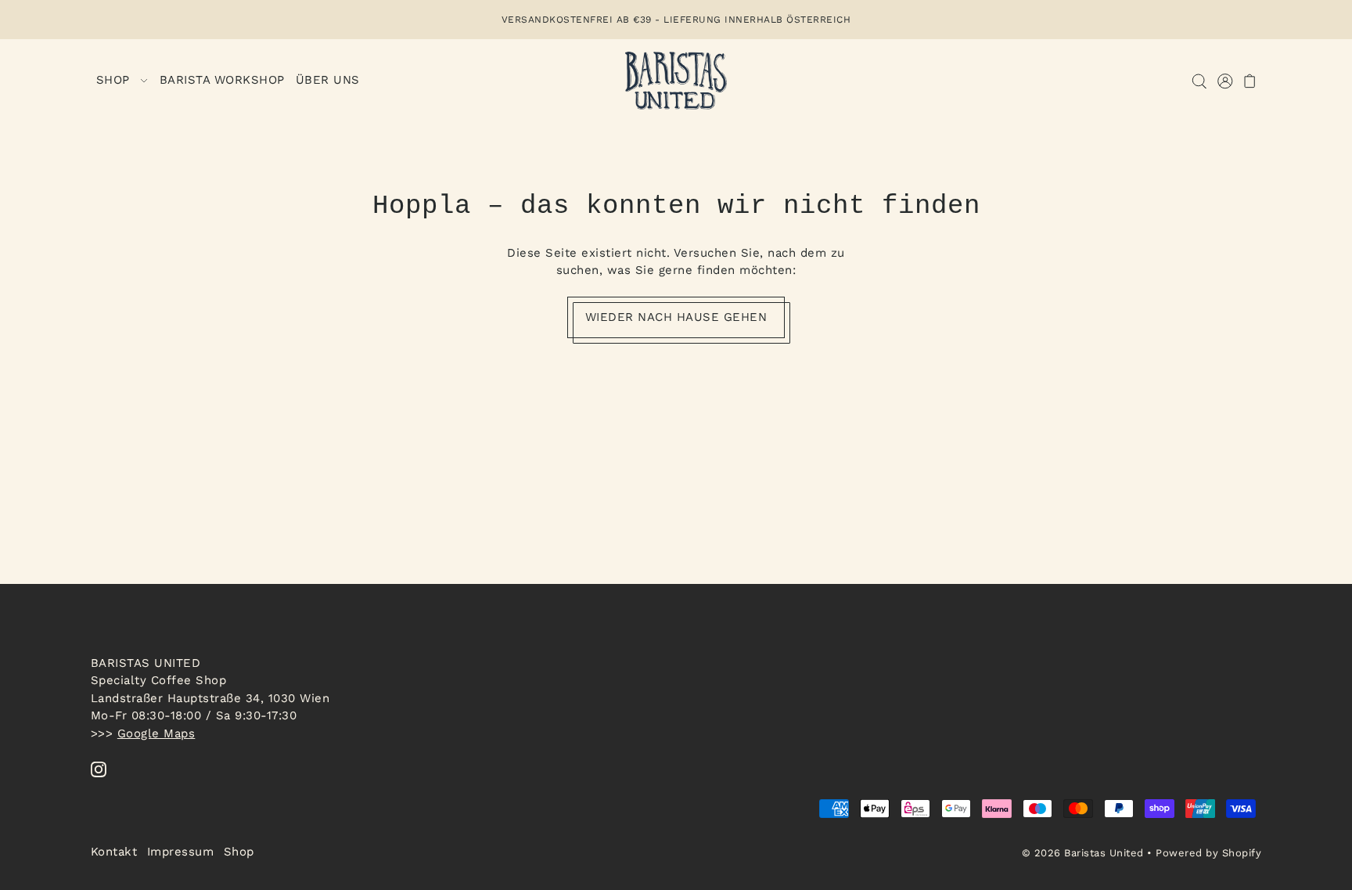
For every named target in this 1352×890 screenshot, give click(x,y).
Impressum (180, 852)
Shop (239, 852)
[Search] (1200, 81)
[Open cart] (1250, 81)
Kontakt (114, 852)
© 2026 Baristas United (1083, 853)
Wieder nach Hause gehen (676, 317)
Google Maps (156, 733)
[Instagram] (98, 768)
